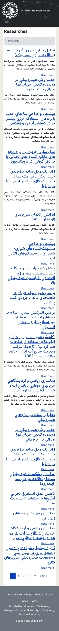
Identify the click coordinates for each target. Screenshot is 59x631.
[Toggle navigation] (6, 22)
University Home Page (19, 595)
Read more (47, 75)
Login (49, 595)
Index (25, 601)
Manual (39, 595)
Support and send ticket (29, 621)
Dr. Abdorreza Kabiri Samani (35, 11)
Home (33, 601)
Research (13, 41)
